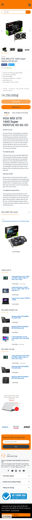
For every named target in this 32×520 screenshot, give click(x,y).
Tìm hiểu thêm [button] (15, 510)
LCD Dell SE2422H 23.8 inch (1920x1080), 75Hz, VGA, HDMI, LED (20, 338)
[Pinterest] (20, 470)
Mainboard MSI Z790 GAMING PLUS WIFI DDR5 (20, 317)
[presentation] (28, 212)
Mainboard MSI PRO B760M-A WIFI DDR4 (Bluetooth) (20, 327)
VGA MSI (3, 56)
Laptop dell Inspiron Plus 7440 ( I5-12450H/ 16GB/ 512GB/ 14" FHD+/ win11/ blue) (20, 278)
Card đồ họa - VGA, (14, 88)
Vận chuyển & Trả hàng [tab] (20, 113)
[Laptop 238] (16, 4)
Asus (3, 219)
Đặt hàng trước (16, 107)
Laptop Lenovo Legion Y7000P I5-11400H (21, 298)
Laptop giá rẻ (6, 270)
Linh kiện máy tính (8, 90)
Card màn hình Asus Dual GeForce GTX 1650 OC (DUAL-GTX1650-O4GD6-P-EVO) (16, 221)
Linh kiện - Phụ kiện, (24, 88)
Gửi (16, 446)
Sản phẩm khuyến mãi (9, 310)
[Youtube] (24, 470)
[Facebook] (8, 470)
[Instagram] (16, 470)
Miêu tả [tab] (6, 113)
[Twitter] (12, 470)
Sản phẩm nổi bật (7, 349)
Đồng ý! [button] (16, 515)
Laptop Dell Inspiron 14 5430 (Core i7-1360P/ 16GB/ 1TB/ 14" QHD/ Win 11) (20, 289)
